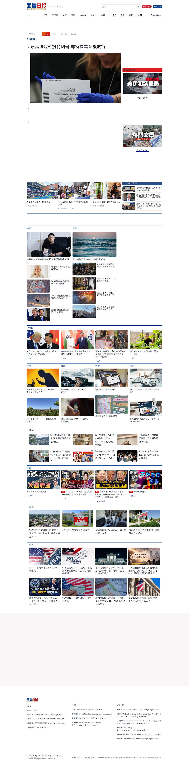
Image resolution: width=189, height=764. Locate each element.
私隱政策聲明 (32, 758)
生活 (29, 365)
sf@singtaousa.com (94, 709)
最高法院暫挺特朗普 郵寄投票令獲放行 (68, 46)
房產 (122, 15)
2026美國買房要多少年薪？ (75, 530)
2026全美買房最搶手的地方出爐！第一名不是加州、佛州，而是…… (44, 533)
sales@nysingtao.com (58, 714)
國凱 (133, 496)
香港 (133, 358)
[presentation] (75, 78)
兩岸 (30, 358)
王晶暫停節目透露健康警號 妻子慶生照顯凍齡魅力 (148, 438)
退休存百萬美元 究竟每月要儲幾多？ (144, 390)
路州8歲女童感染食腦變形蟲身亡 (60, 268)
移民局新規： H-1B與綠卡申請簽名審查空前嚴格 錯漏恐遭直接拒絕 (77, 570)
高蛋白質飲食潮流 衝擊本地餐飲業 (105, 201)
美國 (64, 15)
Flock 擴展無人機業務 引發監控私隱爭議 (61, 296)
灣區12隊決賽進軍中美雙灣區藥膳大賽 (73, 203)
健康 (63, 365)
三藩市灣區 (63, 208)
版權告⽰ (51, 758)
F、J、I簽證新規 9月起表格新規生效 (43, 569)
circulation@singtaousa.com (87, 725)
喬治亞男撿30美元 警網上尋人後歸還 (60, 282)
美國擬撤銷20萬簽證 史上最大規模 (60, 311)
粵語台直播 (146, 7)
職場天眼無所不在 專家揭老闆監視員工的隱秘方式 (41, 390)
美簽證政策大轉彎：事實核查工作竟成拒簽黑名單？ (142, 599)
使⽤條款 (43, 758)
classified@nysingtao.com (53, 718)
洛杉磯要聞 (100, 206)
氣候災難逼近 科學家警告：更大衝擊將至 (106, 265)
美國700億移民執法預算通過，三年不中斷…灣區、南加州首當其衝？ (44, 601)
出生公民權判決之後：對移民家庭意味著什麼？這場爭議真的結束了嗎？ (109, 570)
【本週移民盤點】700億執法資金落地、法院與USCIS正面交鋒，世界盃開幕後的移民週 (143, 570)
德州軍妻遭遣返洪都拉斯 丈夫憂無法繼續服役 (48, 260)
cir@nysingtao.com (58, 723)
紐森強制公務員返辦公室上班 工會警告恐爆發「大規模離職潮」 (148, 196)
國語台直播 (157, 7)
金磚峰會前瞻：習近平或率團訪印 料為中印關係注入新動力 (75, 352)
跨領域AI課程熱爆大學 (105, 389)
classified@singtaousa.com (99, 718)
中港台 (83, 15)
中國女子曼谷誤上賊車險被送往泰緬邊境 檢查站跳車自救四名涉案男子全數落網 (110, 354)
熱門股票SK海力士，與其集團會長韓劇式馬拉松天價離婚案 (76, 493)
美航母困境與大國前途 (36, 491)
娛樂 (114, 15)
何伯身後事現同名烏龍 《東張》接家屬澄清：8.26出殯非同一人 (60, 456)
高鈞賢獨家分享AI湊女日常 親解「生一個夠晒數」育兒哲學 (104, 455)
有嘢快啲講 (101, 501)
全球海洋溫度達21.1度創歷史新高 (89, 259)
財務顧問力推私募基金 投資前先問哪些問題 (144, 420)
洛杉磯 (94, 206)
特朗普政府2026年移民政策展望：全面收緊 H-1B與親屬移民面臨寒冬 (110, 601)
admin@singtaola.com (151, 709)
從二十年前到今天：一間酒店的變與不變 (41, 420)
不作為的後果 (138, 491)
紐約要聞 (34, 206)
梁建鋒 (31, 495)
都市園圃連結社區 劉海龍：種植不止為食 (144, 352)
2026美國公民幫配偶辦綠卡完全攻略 (76, 599)
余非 (64, 498)
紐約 (29, 206)
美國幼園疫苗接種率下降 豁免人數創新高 (75, 420)
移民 (131, 15)
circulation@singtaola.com (139, 723)
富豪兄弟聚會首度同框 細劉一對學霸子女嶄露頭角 (149, 455)
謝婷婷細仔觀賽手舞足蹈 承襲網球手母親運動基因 (60, 438)
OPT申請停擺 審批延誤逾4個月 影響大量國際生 (149, 189)
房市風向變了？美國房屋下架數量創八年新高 (144, 531)
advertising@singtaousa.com (100, 714)
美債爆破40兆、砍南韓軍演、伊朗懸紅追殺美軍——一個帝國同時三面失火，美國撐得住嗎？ (111, 494)
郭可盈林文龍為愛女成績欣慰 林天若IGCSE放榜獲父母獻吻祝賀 (104, 439)
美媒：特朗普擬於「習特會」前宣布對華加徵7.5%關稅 (41, 352)
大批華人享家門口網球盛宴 (38, 201)
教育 (97, 365)
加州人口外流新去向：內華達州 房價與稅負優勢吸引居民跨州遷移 (148, 205)
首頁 (45, 15)
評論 (29, 467)
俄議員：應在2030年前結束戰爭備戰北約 (106, 294)
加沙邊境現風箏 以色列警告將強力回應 (106, 308)
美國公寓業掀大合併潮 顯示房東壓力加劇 (111, 531)
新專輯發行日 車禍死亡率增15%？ (73, 390)
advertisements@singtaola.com (133, 716)
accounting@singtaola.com (139, 730)
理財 (132, 365)
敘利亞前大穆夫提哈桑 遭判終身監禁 (106, 279)
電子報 (55, 15)
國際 (73, 15)
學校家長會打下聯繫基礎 (106, 416)
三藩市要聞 (71, 208)
